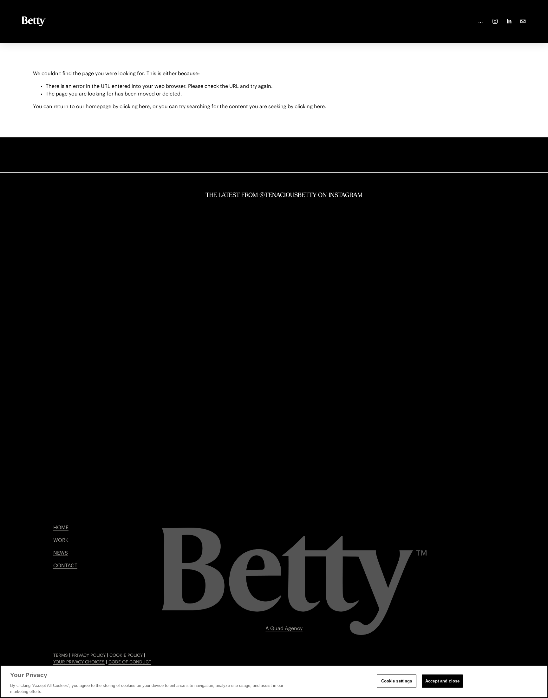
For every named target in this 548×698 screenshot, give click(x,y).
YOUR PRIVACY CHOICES (79, 662)
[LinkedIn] (509, 21)
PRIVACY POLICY (89, 655)
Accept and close (442, 681)
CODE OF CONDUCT (129, 662)
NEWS (60, 553)
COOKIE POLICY (126, 655)
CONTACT (65, 565)
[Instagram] (495, 21)
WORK (60, 540)
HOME (60, 527)
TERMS (60, 655)
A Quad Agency (284, 628)
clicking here (135, 106)
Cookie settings (396, 681)
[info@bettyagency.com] (523, 21)
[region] (274, 681)
